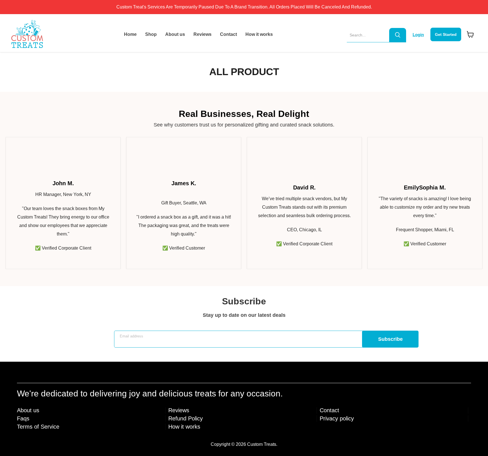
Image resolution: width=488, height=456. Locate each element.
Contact (228, 34)
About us (175, 34)
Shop (151, 34)
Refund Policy (185, 418)
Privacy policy (337, 418)
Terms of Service (38, 427)
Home (130, 34)
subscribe (390, 339)
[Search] (397, 35)
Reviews (202, 34)
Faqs (23, 418)
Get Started (446, 34)
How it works (259, 34)
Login (418, 34)
